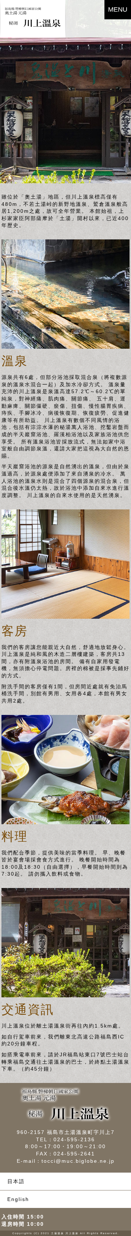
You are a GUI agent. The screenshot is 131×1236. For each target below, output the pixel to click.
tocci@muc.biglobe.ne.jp (78, 1161)
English (18, 1199)
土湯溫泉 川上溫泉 (65, 1233)
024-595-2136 (74, 1139)
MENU (117, 9)
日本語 (16, 1181)
